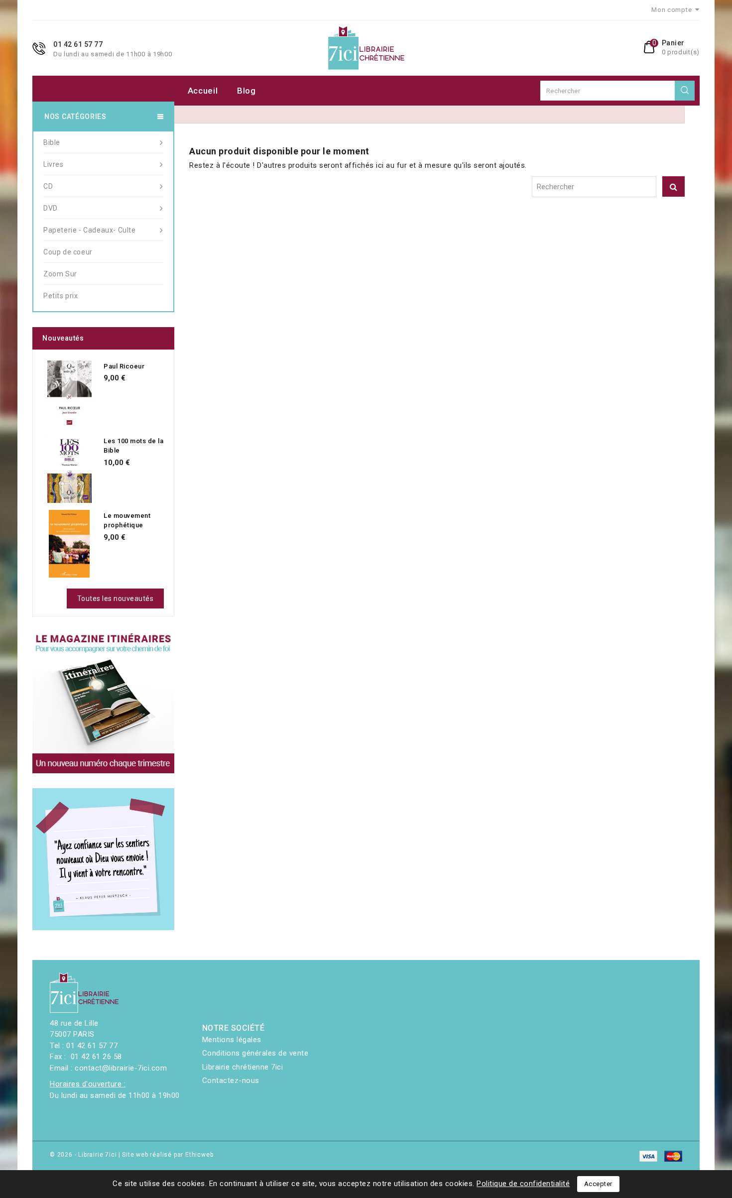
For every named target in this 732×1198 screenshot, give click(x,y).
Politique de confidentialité (523, 1183)
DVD (50, 208)
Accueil (203, 91)
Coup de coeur (68, 252)
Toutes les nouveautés (115, 598)
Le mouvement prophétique (127, 520)
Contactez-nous (230, 1080)
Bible (51, 142)
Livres (53, 164)
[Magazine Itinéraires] (103, 702)
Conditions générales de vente (255, 1053)
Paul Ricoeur (124, 366)
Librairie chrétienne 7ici (242, 1067)
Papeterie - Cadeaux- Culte (89, 230)
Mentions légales (231, 1039)
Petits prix (60, 296)
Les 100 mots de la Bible (133, 446)
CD (48, 186)
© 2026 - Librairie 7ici (84, 1154)
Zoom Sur (60, 274)
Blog (246, 91)
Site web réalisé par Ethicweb (167, 1154)
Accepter (598, 1184)
